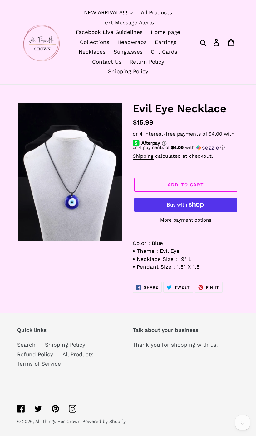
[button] (186, 148)
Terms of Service (39, 364)
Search (26, 345)
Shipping (143, 156)
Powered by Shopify (104, 421)
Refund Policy (35, 354)
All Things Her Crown (58, 421)
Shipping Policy (65, 345)
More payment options (185, 220)
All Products (78, 354)
